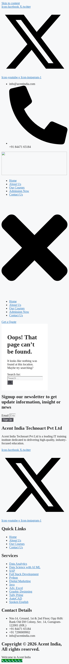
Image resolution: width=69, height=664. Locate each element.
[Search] (10, 382)
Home (13, 180)
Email (5, 415)
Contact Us (16, 194)
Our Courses (17, 187)
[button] (34, 248)
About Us (15, 184)
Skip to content (11, 3)
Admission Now (19, 191)
